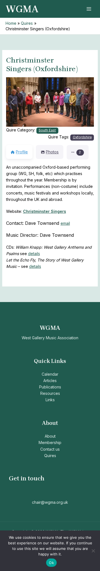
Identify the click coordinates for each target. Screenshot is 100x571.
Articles (50, 380)
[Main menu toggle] (88, 9)
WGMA (22, 9)
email (65, 223)
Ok (51, 562)
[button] (12, 102)
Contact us (50, 449)
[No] (93, 550)
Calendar (50, 374)
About (50, 436)
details (34, 253)
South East (47, 130)
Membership (50, 442)
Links (50, 399)
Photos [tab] (52, 151)
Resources (50, 393)
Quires (50, 455)
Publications (50, 387)
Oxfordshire (82, 137)
